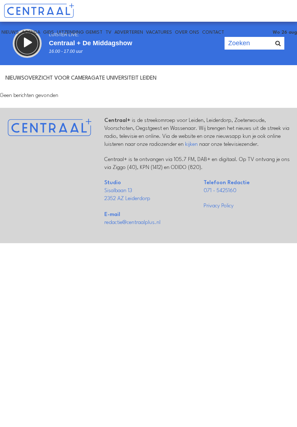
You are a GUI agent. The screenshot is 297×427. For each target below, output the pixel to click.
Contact (213, 32)
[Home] (39, 11)
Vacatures (159, 32)
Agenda (31, 32)
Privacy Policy (219, 206)
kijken (191, 144)
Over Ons (187, 32)
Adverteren (128, 32)
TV (108, 32)
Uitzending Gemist (80, 32)
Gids (48, 32)
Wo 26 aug (285, 32)
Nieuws (10, 32)
